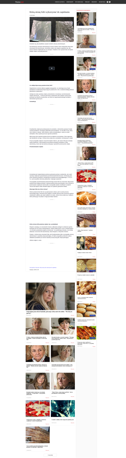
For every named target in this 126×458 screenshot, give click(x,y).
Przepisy (94, 1)
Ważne (19, 2)
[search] (110, 2)
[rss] (107, 2)
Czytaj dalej (50, 455)
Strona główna (60, 1)
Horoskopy (70, 1)
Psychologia (79, 1)
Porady (87, 1)
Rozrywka (102, 1)
